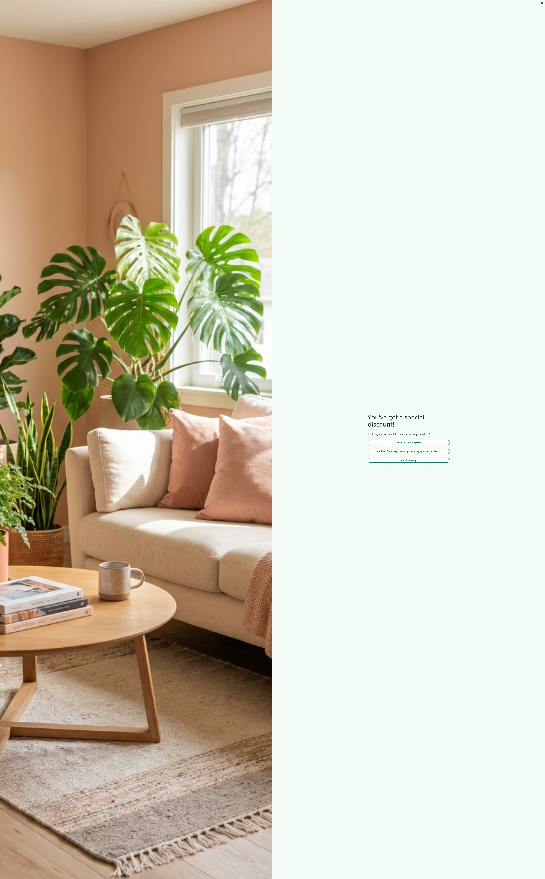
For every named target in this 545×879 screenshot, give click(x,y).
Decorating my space (409, 442)
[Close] (542, 3)
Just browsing (409, 460)
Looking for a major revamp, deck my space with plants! (409, 451)
